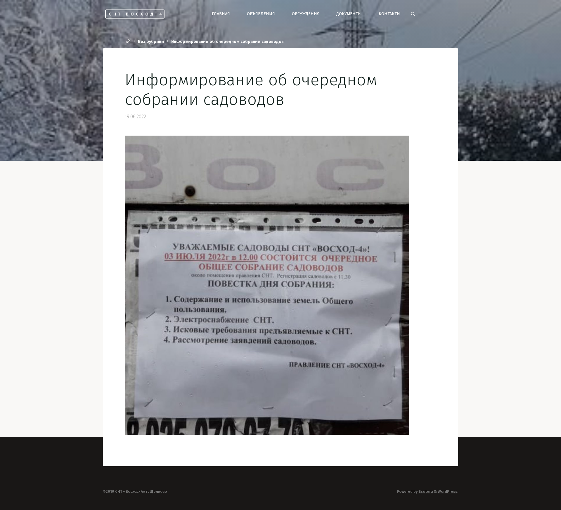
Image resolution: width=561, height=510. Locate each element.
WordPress (447, 491)
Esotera (425, 491)
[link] (413, 14)
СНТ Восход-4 (136, 13)
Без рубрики (151, 41)
